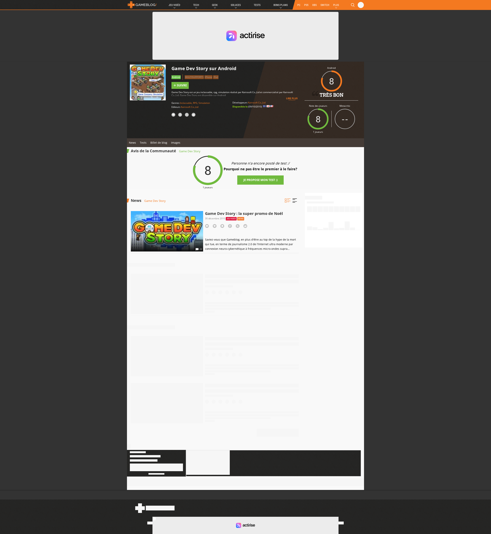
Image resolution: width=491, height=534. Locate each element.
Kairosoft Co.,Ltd (189, 107)
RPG (195, 103)
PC (298, 5)
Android (176, 77)
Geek (215, 5)
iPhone (208, 77)
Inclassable (186, 103)
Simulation (204, 103)
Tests (257, 5)
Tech (196, 5)
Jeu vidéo (231, 219)
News (132, 142)
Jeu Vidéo (174, 5)
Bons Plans (281, 5)
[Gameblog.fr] (142, 5)
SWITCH (324, 5)
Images (175, 142)
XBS (314, 5)
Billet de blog (158, 142)
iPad (215, 77)
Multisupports (194, 77)
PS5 (306, 5)
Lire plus (292, 98)
